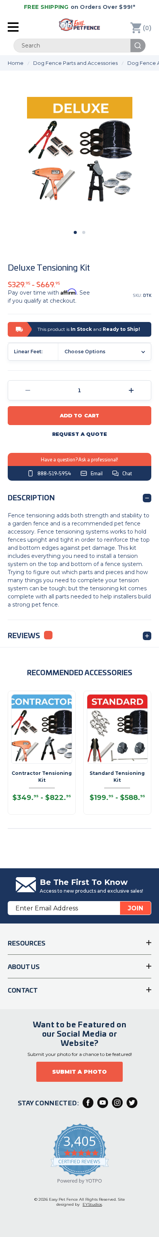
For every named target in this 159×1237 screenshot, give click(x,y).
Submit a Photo (79, 1071)
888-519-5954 (54, 473)
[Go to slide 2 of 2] (83, 232)
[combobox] (79, 46)
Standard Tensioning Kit (117, 776)
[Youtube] (102, 1102)
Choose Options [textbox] (84, 351)
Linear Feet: (28, 351)
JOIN (135, 908)
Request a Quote (79, 434)
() (147, 27)
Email (97, 473)
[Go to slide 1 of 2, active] (75, 232)
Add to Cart (79, 415)
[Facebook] (88, 1102)
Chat (127, 473)
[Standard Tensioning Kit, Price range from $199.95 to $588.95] (117, 729)
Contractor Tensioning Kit (42, 776)
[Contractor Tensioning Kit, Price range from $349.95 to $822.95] (42, 729)
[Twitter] (132, 1102)
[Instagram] (117, 1102)
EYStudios (92, 1204)
